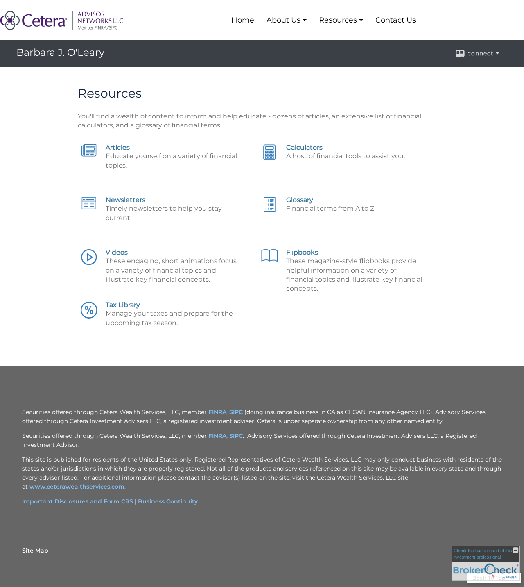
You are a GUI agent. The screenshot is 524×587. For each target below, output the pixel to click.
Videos (117, 252)
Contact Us (395, 20)
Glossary (299, 200)
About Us (283, 20)
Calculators (304, 147)
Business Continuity (168, 501)
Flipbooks (302, 252)
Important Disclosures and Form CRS (77, 501)
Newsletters (125, 200)
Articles (118, 147)
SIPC (236, 412)
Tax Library (123, 305)
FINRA (217, 412)
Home (242, 20)
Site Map (35, 550)
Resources (338, 20)
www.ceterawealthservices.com (76, 486)
